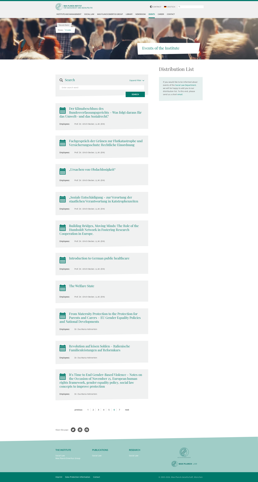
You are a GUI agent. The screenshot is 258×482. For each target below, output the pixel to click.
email (180, 94)
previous (78, 409)
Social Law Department (185, 85)
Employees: (65, 124)
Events (68, 30)
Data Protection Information (77, 477)
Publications (100, 449)
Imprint (58, 477)
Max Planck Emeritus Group (67, 458)
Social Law (60, 455)
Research (134, 449)
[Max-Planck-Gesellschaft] (184, 452)
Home (60, 30)
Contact (96, 477)
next (127, 409)
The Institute (63, 449)
